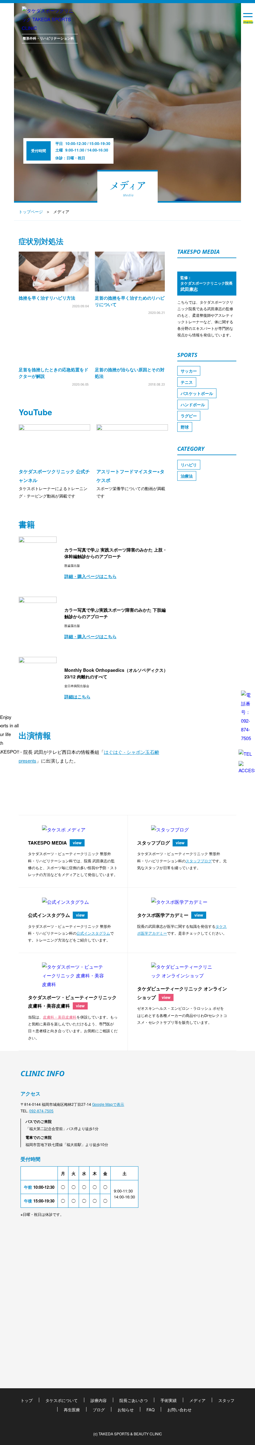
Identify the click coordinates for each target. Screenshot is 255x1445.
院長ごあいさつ (133, 1400)
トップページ (31, 211)
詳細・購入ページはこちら (90, 576)
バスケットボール (197, 393)
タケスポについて (61, 1400)
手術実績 (168, 1400)
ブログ (99, 1410)
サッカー (189, 371)
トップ (27, 1400)
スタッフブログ (199, 860)
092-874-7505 (41, 1110)
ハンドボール (193, 404)
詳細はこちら (77, 696)
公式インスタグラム (93, 933)
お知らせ (126, 1410)
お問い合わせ (179, 1410)
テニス (187, 382)
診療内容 (98, 1400)
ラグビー (189, 416)
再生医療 (72, 1410)
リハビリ (189, 465)
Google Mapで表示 (108, 1104)
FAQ (150, 1410)
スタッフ (226, 1400)
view (77, 842)
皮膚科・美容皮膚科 (59, 1016)
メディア (197, 1400)
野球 (185, 427)
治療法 (187, 476)
